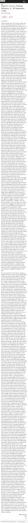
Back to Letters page (5, 13)
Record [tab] (11, 17)
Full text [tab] (4, 17)
